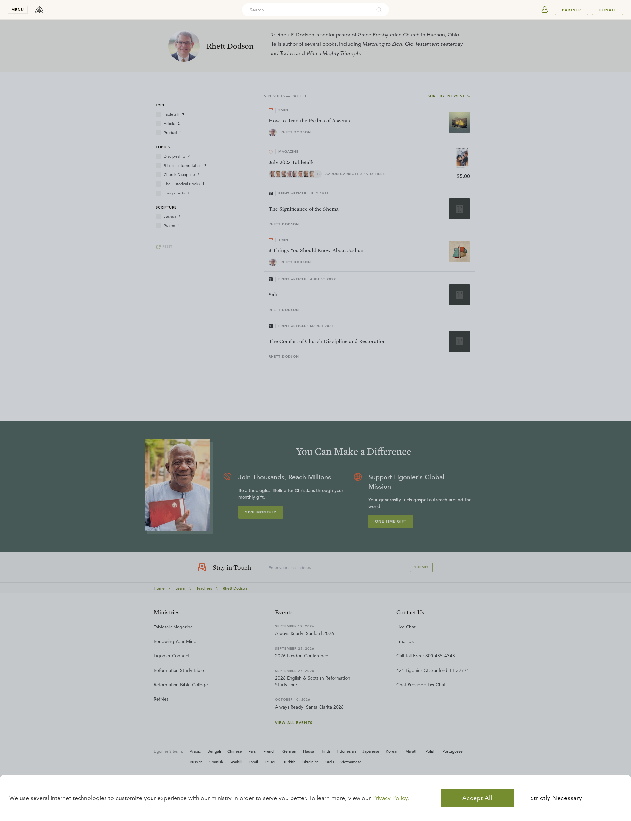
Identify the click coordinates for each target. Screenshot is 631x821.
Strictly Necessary (556, 798)
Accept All (477, 798)
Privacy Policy (390, 798)
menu (18, 9)
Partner (571, 10)
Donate (607, 10)
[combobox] (306, 10)
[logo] (39, 9)
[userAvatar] (544, 9)
